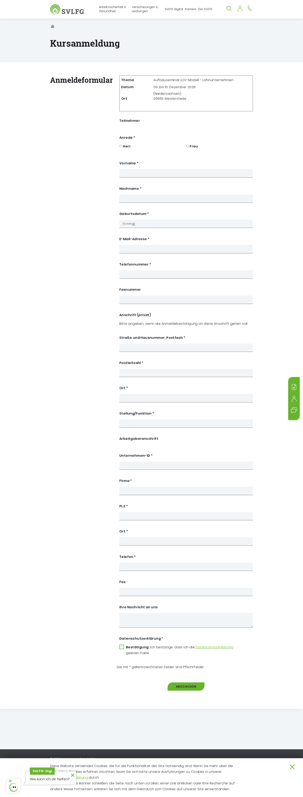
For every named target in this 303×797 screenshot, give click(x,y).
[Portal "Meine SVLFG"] (240, 8)
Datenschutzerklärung (141, 638)
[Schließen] (292, 766)
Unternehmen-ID (136, 455)
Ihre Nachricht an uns (138, 607)
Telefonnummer (135, 264)
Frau (194, 146)
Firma (125, 480)
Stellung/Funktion (136, 413)
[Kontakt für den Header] (249, 8)
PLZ (123, 506)
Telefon (127, 556)
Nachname (130, 188)
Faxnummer (130, 289)
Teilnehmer (129, 120)
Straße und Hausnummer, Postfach (152, 337)
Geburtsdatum (134, 213)
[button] (13, 785)
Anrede (127, 137)
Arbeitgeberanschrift (138, 438)
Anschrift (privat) (135, 315)
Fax (122, 582)
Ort (123, 388)
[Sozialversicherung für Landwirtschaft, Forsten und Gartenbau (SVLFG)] (67, 9)
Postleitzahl (131, 363)
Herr (127, 146)
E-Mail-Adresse (134, 239)
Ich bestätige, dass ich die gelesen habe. (179, 650)
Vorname (129, 163)
